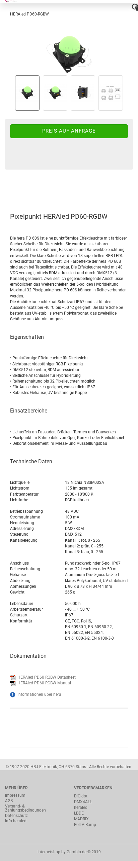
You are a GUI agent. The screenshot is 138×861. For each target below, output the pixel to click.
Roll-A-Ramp (85, 824)
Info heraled (15, 821)
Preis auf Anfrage (69, 131)
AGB (9, 801)
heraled (80, 807)
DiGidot (80, 796)
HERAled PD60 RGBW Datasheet (46, 677)
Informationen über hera (39, 694)
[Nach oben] (120, 851)
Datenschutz (16, 816)
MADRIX (81, 819)
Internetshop (49, 852)
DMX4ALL (83, 801)
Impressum (15, 795)
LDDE (79, 813)
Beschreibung (30, 188)
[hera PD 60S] (69, 51)
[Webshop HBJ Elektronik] (14, 1)
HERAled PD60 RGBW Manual (44, 683)
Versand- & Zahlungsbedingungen (25, 808)
